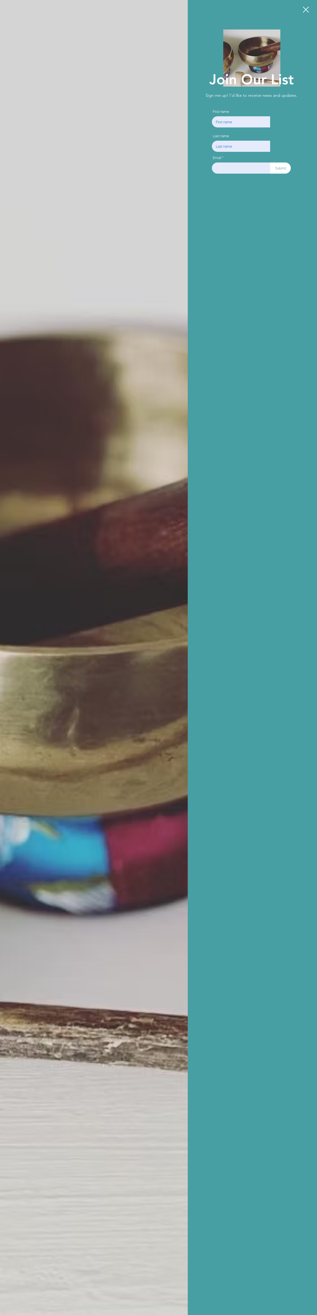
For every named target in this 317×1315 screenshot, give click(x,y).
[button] (306, 9)
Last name (221, 136)
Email (217, 157)
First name (221, 111)
